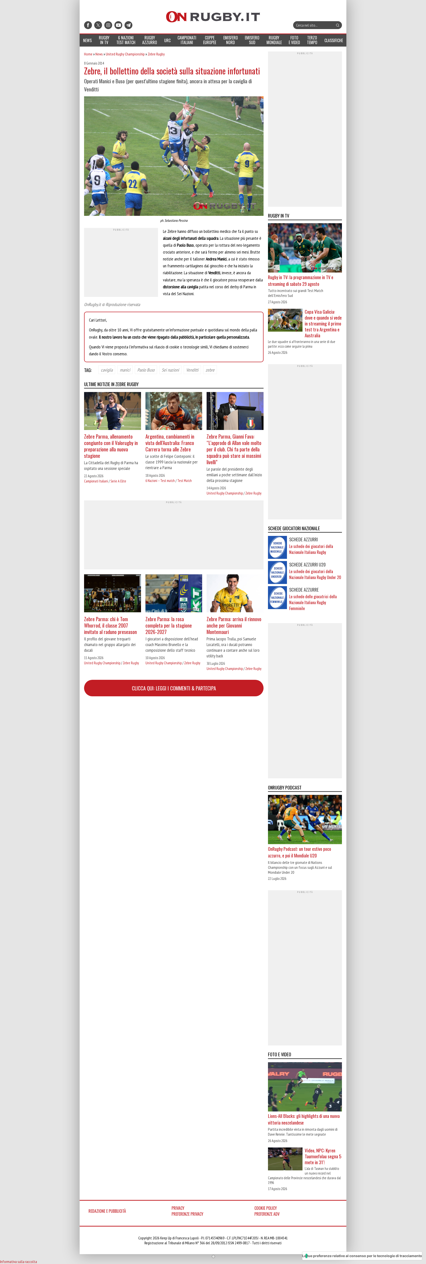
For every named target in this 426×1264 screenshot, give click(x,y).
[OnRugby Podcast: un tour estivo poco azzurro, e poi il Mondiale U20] (305, 820)
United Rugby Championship (125, 53)
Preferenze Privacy (187, 1214)
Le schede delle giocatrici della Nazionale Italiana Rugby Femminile (313, 602)
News (99, 53)
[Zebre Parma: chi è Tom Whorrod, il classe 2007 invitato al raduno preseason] (112, 594)
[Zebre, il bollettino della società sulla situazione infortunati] (174, 156)
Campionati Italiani (96, 481)
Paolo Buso (146, 370)
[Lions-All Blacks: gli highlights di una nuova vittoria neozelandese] (305, 1087)
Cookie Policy (265, 1208)
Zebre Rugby (156, 53)
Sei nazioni (170, 370)
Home (88, 53)
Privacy (178, 1208)
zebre (210, 370)
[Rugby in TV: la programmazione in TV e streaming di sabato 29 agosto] (305, 248)
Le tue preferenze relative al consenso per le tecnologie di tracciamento (362, 1256)
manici (125, 370)
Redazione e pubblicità (107, 1211)
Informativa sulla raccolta (18, 1261)
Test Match (184, 480)
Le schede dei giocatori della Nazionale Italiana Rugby (311, 549)
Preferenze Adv (267, 1214)
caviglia (107, 370)
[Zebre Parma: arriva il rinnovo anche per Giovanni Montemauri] (235, 594)
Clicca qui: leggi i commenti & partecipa (174, 688)
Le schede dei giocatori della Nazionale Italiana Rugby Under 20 (315, 574)
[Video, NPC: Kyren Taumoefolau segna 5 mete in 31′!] (285, 1159)
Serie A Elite (118, 481)
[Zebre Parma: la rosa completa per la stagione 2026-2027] (173, 594)
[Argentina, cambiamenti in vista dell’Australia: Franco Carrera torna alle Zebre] (173, 411)
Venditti (192, 370)
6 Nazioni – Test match (160, 480)
